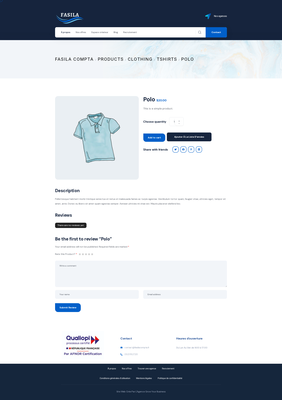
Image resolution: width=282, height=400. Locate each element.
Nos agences (220, 16)
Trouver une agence (147, 368)
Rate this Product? (66, 254)
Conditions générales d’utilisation (115, 378)
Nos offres (81, 32)
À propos (65, 32)
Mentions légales (144, 378)
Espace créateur (99, 32)
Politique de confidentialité (170, 378)
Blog (116, 32)
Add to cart (154, 137)
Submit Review (67, 307)
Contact (216, 32)
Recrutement (130, 32)
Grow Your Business (155, 391)
